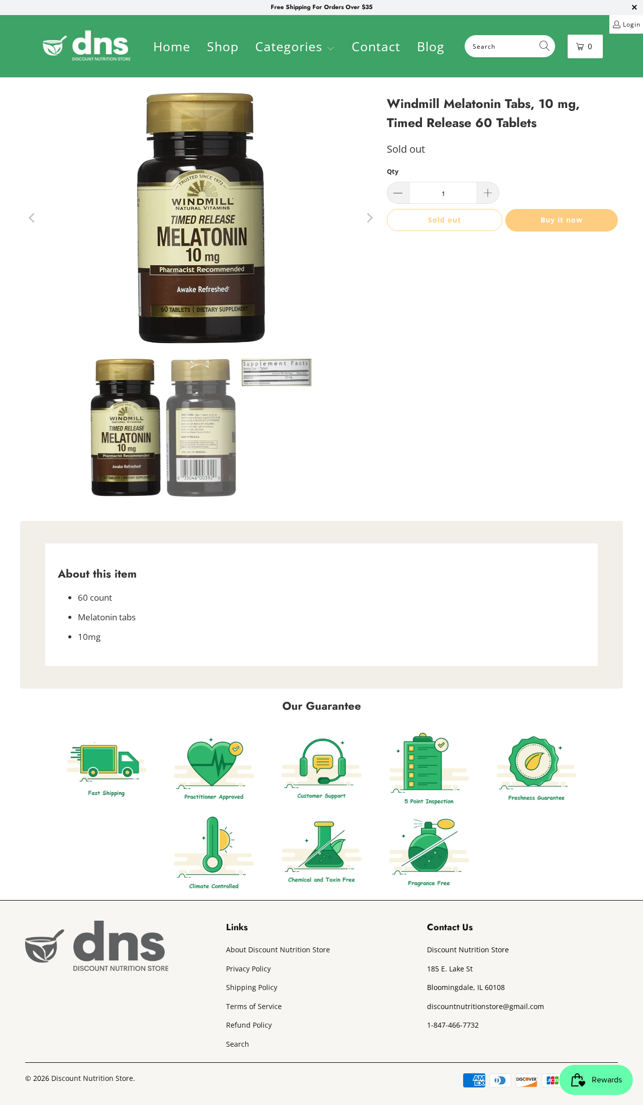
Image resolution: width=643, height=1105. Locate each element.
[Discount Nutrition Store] (86, 46)
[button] (295, 48)
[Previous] (33, 218)
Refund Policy (249, 1025)
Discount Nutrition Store (92, 1078)
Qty (392, 171)
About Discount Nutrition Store (278, 949)
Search (237, 1044)
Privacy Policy (248, 968)
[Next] (369, 218)
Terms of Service (254, 1006)
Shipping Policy (251, 987)
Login (631, 24)
